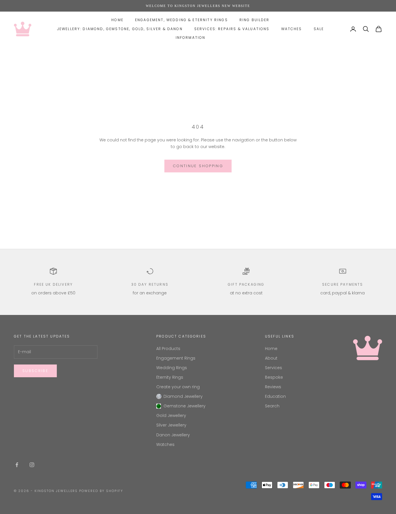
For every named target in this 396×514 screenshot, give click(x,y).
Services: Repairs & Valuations (232, 28)
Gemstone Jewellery (185, 406)
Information (191, 37)
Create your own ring (178, 387)
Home (117, 19)
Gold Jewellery (171, 415)
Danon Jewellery (173, 435)
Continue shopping (198, 166)
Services (273, 368)
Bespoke (274, 377)
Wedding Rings (171, 368)
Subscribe (35, 370)
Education (275, 396)
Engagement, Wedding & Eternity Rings (181, 19)
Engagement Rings (175, 358)
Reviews (273, 387)
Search (272, 406)
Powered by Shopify (101, 491)
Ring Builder (254, 19)
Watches (291, 28)
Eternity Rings (169, 377)
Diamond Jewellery (183, 396)
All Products (168, 348)
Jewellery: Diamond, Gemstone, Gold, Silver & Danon (120, 28)
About (271, 358)
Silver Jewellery (171, 425)
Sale (319, 28)
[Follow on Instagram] (32, 465)
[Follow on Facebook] (17, 465)
